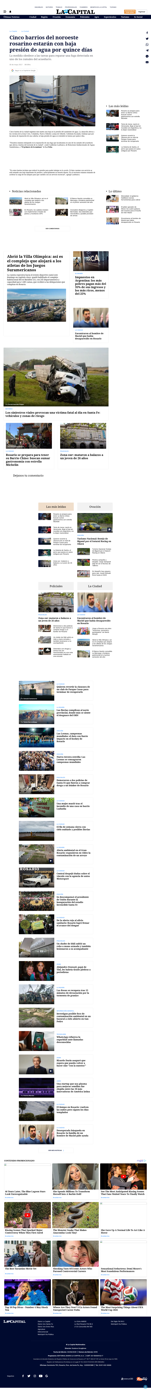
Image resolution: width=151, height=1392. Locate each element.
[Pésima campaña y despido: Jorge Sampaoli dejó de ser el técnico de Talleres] (95, 562)
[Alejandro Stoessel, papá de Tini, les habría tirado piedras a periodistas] (56, 971)
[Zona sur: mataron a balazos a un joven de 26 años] (83, 446)
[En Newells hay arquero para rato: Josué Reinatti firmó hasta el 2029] (95, 573)
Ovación (57, 17)
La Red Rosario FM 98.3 (83, 1324)
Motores (49, 7)
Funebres (84, 7)
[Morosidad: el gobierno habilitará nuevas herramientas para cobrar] (124, 198)
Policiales (84, 17)
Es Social (138, 17)
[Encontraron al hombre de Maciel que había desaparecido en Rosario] (124, 220)
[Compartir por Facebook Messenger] (147, 56)
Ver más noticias (55, 1150)
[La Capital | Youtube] (40, 1376)
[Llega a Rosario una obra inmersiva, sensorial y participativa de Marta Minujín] (95, 631)
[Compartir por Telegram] (147, 50)
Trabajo (59, 7)
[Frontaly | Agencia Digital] (140, 1379)
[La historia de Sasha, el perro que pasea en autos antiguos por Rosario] (124, 149)
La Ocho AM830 (80, 1321)
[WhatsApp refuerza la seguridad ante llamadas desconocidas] (56, 1041)
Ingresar (141, 12)
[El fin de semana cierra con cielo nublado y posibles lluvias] (56, 831)
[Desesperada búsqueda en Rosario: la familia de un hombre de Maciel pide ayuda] (56, 1134)
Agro (96, 17)
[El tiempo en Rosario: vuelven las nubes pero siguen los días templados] (56, 1111)
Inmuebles (39, 7)
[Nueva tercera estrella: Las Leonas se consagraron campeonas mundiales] (56, 761)
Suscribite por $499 (130, 11)
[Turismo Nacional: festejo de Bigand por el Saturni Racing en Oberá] (95, 530)
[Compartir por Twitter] (147, 38)
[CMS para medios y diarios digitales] (127, 1379)
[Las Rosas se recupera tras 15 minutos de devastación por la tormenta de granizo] (56, 994)
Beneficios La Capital (98, 7)
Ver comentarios (52, 228)
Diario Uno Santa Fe (45, 1324)
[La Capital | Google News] (46, 1376)
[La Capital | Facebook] (23, 1376)
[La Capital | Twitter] (29, 1376)
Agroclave (41, 1329)
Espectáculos (110, 17)
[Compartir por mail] (147, 62)
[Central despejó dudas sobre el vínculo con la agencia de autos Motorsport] (56, 877)
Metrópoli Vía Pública (46, 1334)
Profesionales (71, 7)
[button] (5, 11)
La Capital (13, 31)
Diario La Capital (44, 1321)
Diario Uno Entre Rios (46, 1327)
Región (44, 17)
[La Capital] (75, 11)
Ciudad (32, 17)
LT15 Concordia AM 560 (83, 1327)
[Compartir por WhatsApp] (147, 44)
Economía (70, 17)
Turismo (113, 7)
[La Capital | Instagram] (34, 1376)
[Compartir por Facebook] (147, 32)
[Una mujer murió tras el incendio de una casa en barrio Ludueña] (56, 807)
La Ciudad (25, 31)
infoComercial (43, 1332)
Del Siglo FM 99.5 (117, 1321)
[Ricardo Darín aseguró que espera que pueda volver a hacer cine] (56, 1064)
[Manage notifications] (145, 1387)
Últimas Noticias (11, 17)
